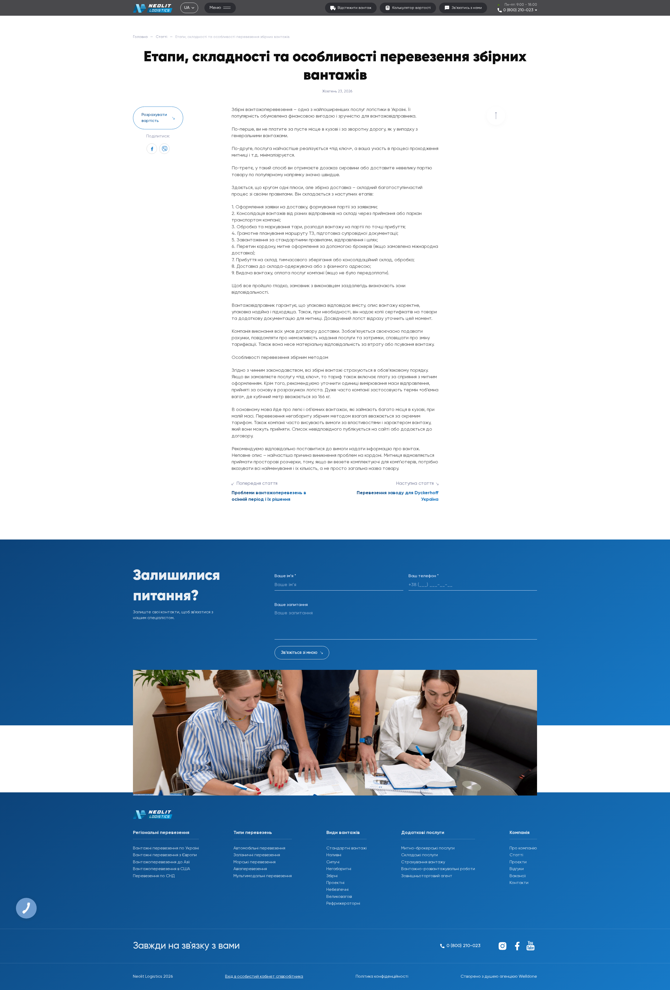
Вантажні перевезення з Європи (165, 855)
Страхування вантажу (423, 862)
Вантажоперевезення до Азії (161, 862)
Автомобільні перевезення (259, 848)
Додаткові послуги (422, 832)
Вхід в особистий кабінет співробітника (264, 977)
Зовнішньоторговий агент (426, 876)
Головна (140, 37)
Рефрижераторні (343, 904)
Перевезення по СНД (154, 876)
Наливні (333, 855)
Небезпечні (337, 890)
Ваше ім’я (285, 576)
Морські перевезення (254, 862)
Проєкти (518, 862)
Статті (161, 37)
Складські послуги (419, 855)
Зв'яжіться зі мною (299, 652)
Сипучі (332, 862)
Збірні (332, 876)
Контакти (519, 883)
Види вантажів (343, 832)
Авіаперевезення (250, 869)
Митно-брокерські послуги (428, 848)
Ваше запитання (291, 605)
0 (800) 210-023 (518, 10)
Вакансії (518, 876)
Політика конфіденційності (382, 977)
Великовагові (339, 897)
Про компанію (523, 848)
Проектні (335, 883)
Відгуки (517, 869)
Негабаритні (338, 869)
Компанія (519, 832)
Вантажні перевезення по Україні (166, 848)
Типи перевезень (252, 832)
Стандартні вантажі (346, 848)
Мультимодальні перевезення (262, 876)
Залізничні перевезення (256, 855)
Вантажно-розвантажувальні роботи (438, 869)
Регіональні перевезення (161, 832)
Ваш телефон (424, 576)
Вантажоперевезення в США (161, 869)
